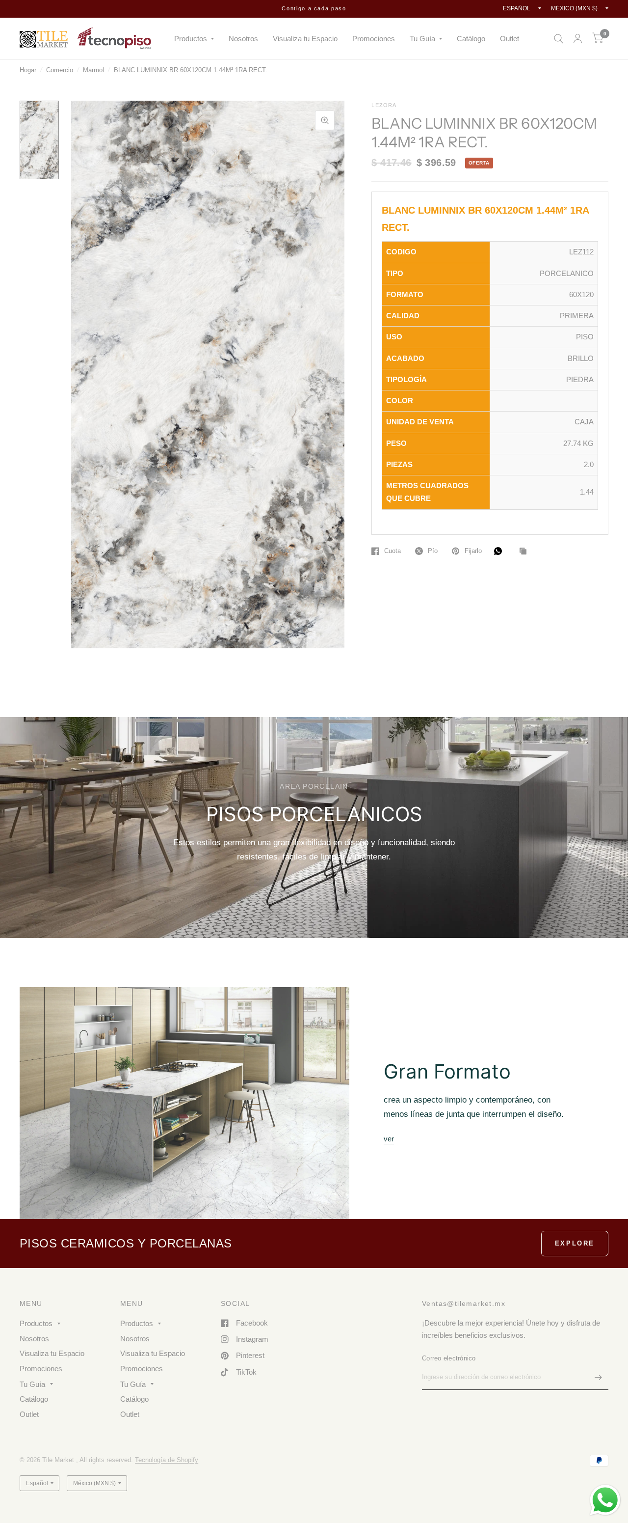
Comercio (59, 70)
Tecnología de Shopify (166, 1460)
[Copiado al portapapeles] (525, 551)
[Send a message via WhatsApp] (605, 1500)
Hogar (28, 70)
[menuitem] (194, 39)
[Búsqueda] (558, 38)
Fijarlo (473, 550)
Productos (190, 38)
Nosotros (243, 38)
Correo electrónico (449, 1358)
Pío (433, 550)
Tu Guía (422, 38)
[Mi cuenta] (577, 38)
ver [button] (389, 1139)
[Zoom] (325, 120)
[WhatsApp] (500, 551)
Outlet (509, 38)
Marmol (93, 70)
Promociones (373, 38)
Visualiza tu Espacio (305, 38)
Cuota (392, 550)
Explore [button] (575, 1243)
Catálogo (471, 38)
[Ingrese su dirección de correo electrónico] (598, 1377)
